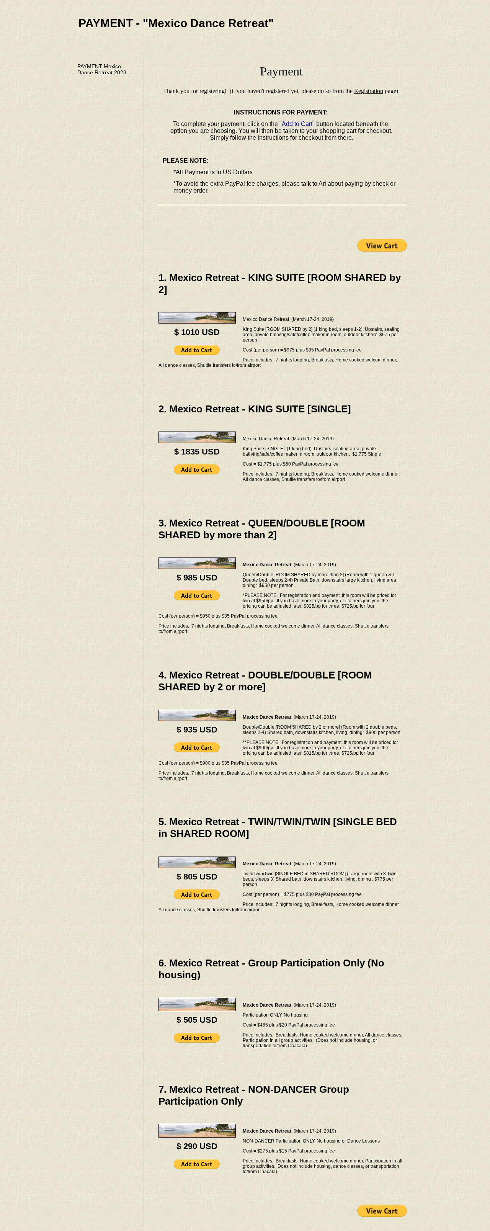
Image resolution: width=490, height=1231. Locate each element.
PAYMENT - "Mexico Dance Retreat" (176, 23)
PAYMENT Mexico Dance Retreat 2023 (101, 69)
